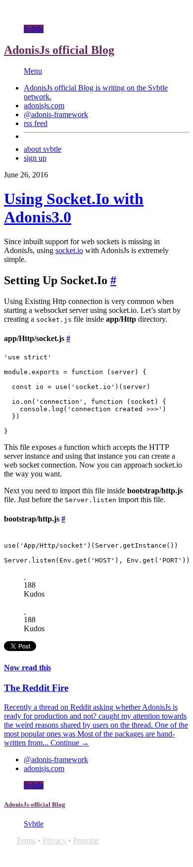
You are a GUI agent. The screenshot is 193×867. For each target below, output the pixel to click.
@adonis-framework (56, 114)
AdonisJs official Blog (59, 49)
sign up (35, 158)
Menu (33, 71)
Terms (26, 840)
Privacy (54, 840)
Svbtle (34, 29)
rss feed (36, 123)
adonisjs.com (44, 105)
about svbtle (42, 149)
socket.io (69, 250)
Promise (85, 840)
